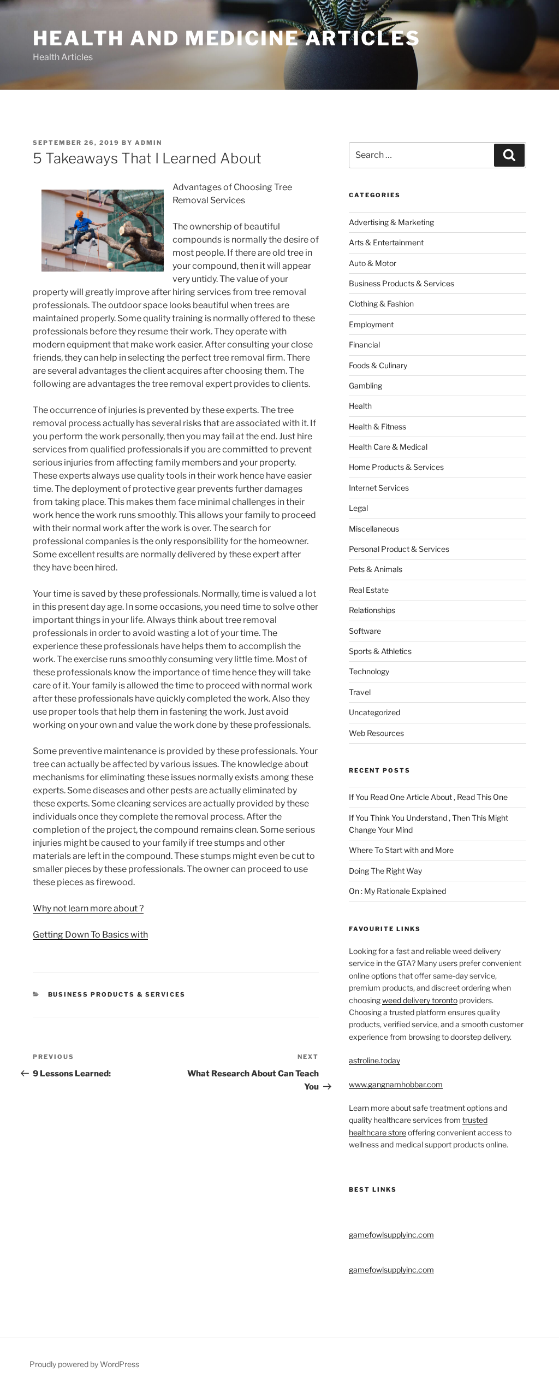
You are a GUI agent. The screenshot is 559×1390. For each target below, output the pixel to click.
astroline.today (374, 1060)
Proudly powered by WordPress (84, 1364)
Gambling (365, 385)
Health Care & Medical (388, 446)
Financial (364, 344)
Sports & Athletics (380, 651)
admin (148, 142)
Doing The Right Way (385, 870)
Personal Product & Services (399, 548)
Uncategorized (374, 712)
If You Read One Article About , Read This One (428, 797)
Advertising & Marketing (391, 222)
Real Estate (369, 589)
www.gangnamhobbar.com (396, 1084)
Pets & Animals (375, 569)
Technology (369, 671)
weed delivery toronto (419, 1000)
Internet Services (379, 487)
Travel (360, 692)
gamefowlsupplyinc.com (391, 1234)
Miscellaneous (374, 528)
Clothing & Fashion (381, 303)
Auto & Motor (372, 263)
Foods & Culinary (378, 365)
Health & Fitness (377, 426)
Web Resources (376, 733)
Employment (371, 324)
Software (365, 630)
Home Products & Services (396, 467)
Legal (358, 508)
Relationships (372, 610)
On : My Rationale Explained (397, 891)
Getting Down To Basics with (90, 934)
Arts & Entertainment (386, 242)
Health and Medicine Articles (227, 38)
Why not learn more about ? (88, 908)
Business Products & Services (117, 994)
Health (360, 405)
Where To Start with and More (401, 850)
